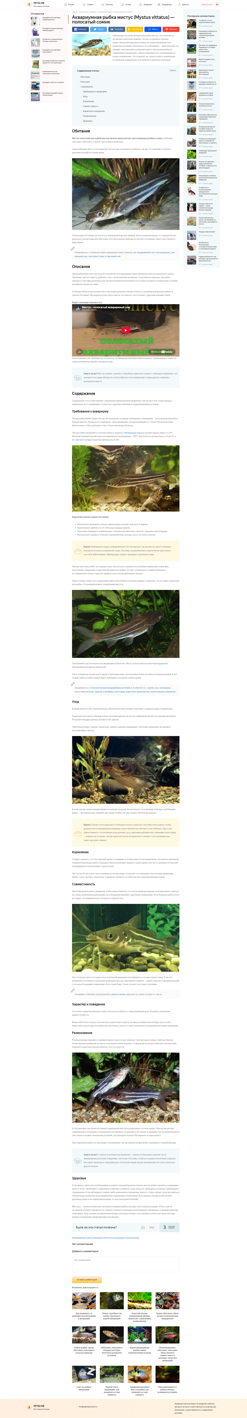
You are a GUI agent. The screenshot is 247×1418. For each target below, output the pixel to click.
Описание (85, 82)
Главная (75, 12)
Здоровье (87, 121)
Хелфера (109, 691)
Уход (85, 96)
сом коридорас (162, 252)
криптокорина (158, 691)
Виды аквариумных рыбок (123, 12)
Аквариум (92, 12)
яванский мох (143, 691)
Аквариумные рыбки (105, 12)
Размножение (89, 116)
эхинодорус (165, 688)
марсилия (131, 691)
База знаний (83, 12)
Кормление (88, 101)
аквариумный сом (145, 252)
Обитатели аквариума (113, 1238)
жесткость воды (83, 440)
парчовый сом (113, 256)
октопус (90, 691)
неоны (122, 994)
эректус (99, 691)
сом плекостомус (96, 256)
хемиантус (170, 691)
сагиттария (119, 691)
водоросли (162, 663)
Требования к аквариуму (95, 91)
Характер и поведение (94, 111)
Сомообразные (132, 1238)
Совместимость (90, 106)
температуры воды (132, 433)
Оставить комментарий (87, 1280)
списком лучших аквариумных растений (110, 688)
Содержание (86, 86)
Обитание (85, 77)
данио (114, 994)
